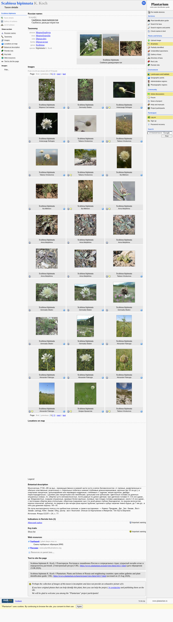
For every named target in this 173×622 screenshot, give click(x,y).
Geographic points (157, 78)
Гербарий (34, 541)
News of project (156, 101)
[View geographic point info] (64, 107)
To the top (142, 601)
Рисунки (34, 548)
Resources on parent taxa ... (42, 552)
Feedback (18, 601)
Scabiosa (40, 45)
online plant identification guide (159, 5)
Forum (153, 98)
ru (144, 3)
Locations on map (10, 44)
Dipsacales (41, 38)
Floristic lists (8, 51)
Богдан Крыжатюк (85, 411)
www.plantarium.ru (159, 601)
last (64, 74)
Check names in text (158, 31)
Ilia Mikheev (124, 175)
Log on (153, 117)
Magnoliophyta (43, 32)
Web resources (9, 58)
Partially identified (157, 47)
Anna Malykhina (124, 209)
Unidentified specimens (159, 51)
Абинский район (35, 523)
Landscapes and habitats (160, 74)
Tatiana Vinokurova (85, 141)
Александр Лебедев (124, 107)
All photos (154, 44)
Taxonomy (8, 37)
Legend (31, 479)
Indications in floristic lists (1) (42, 519)
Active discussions (157, 94)
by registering (114, 587)
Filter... (6, 70)
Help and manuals (157, 105)
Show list (31, 532)
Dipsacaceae (42, 42)
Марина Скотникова (46, 107)
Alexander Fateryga (124, 344)
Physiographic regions (159, 85)
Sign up (153, 121)
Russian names (10, 33)
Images (7, 40)
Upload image (156, 40)
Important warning (139, 522)
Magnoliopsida (43, 35)
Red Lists (154, 61)
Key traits (7, 54)
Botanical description (12, 47)
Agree (79, 606)
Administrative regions (159, 81)
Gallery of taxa (156, 54)
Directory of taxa (157, 58)
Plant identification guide (160, 21)
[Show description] (30, 108)
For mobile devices (158, 12)
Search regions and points (160, 28)
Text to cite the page (11, 61)
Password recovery (158, 124)
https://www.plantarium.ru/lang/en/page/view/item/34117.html (79, 576)
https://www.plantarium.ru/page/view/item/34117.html (103, 566)
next (59, 74)
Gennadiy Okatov (85, 107)
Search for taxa (156, 24)
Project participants (158, 108)
